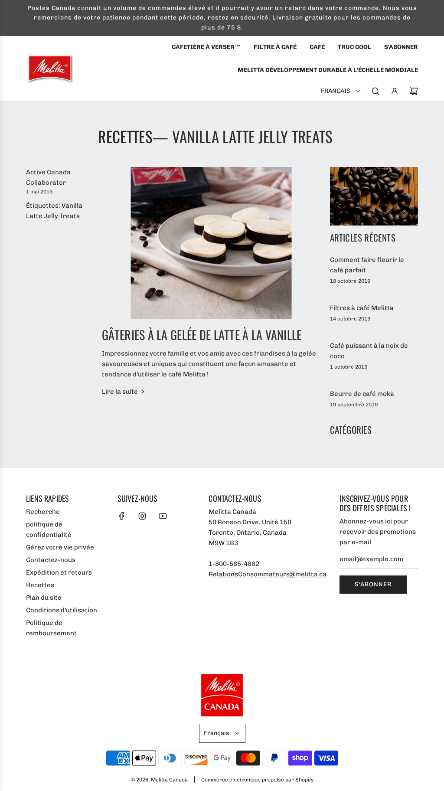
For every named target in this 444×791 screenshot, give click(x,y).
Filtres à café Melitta (362, 308)
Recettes (125, 136)
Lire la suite (120, 392)
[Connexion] (394, 91)
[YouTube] (162, 516)
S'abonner (373, 584)
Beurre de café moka (362, 394)
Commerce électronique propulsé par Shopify (257, 780)
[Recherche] (375, 91)
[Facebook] (121, 516)
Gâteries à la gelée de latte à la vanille (201, 334)
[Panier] (413, 91)
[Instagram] (142, 516)
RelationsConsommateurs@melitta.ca (267, 574)
